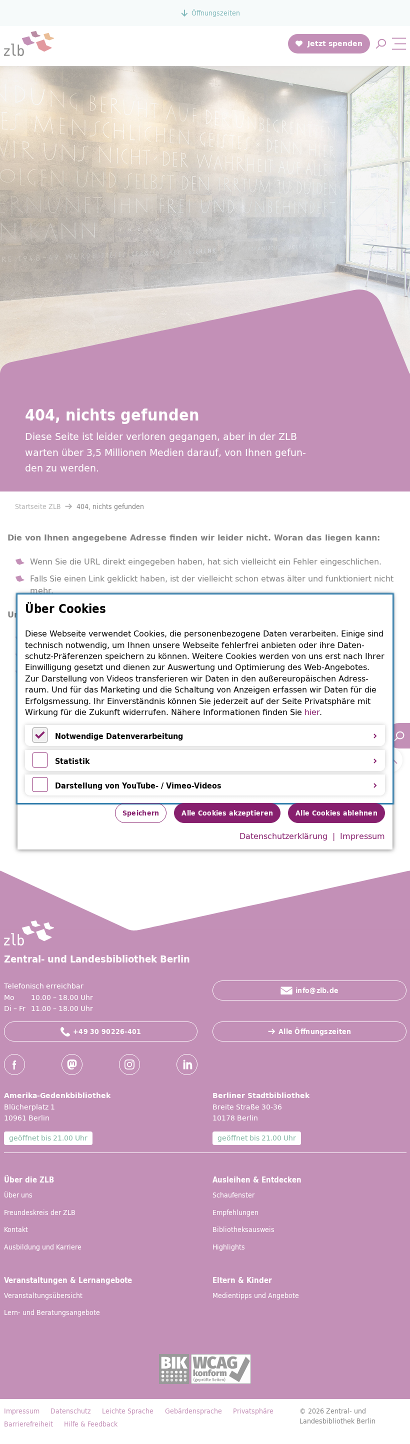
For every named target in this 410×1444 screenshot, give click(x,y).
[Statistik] (40, 765)
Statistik (72, 761)
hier (312, 712)
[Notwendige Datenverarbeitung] (40, 739)
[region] (205, 698)
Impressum (362, 836)
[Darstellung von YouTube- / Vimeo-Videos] (40, 789)
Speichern (141, 813)
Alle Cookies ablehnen (337, 813)
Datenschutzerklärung (284, 836)
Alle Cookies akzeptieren (227, 813)
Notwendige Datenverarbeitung (119, 736)
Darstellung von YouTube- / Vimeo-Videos (138, 785)
